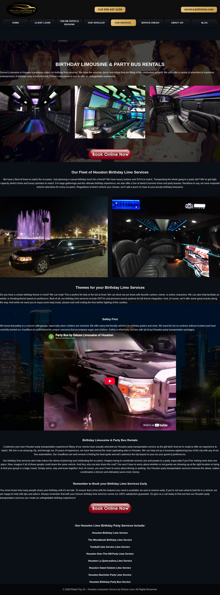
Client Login (42, 23)
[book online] (110, 154)
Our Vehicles (96, 23)
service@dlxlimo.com (199, 9)
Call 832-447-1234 (110, 9)
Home (15, 23)
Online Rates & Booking (69, 23)
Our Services (123, 23)
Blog (204, 23)
